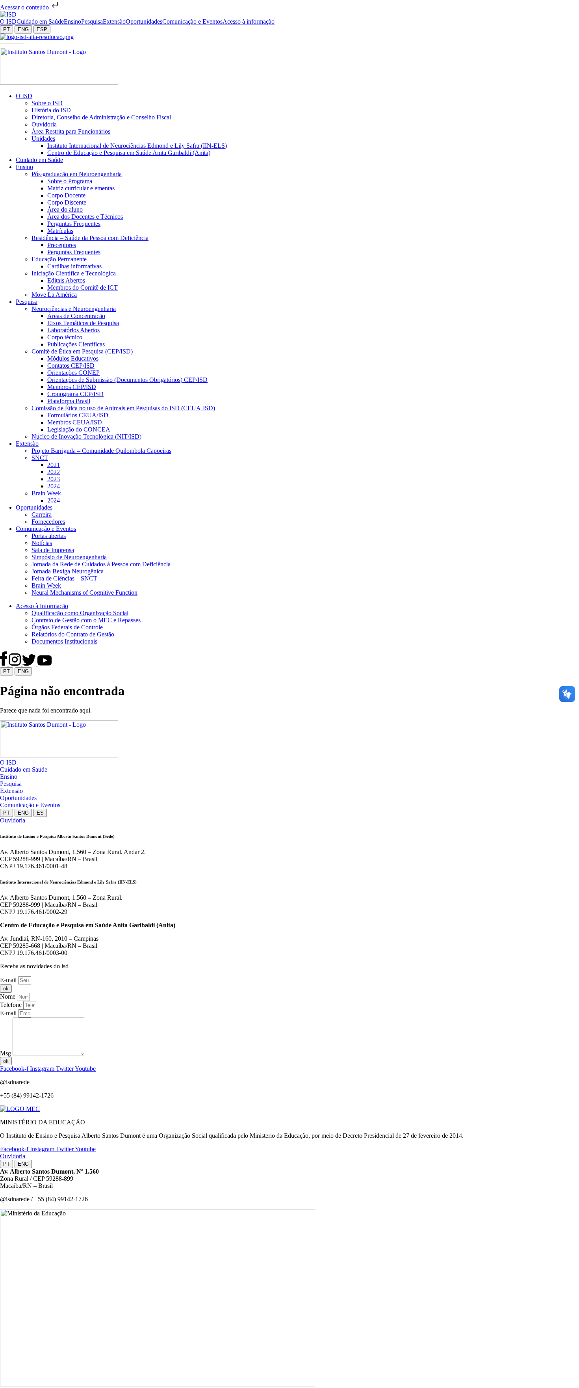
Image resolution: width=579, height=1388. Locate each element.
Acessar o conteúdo (25, 7)
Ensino (8, 776)
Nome (8, 996)
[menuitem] (8, 21)
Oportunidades (18, 797)
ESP (42, 29)
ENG (23, 29)
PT (6, 29)
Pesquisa (11, 783)
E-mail (9, 980)
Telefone (11, 1004)
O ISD (8, 762)
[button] (12, 44)
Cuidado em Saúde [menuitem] (40, 21)
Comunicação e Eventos (30, 805)
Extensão (11, 790)
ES (40, 813)
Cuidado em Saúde (23, 769)
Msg (6, 1053)
